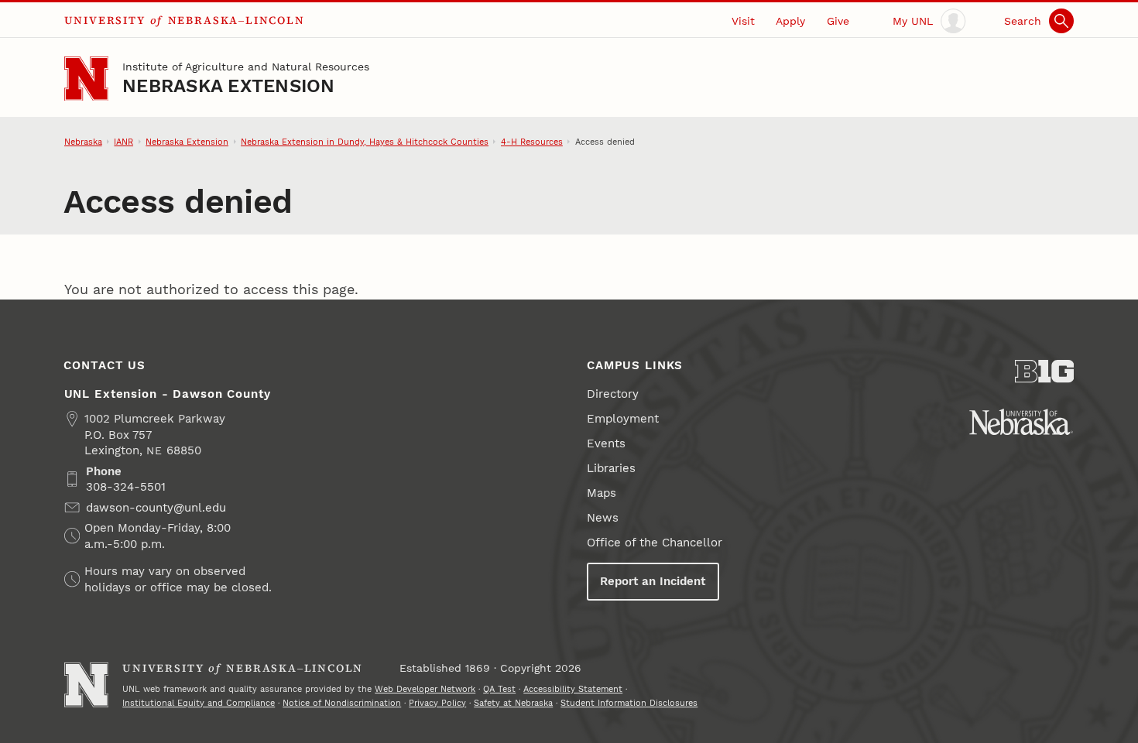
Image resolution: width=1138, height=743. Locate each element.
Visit (743, 21)
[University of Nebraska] (1021, 422)
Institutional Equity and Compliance (198, 702)
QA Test (499, 688)
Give (838, 21)
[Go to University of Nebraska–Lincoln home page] (86, 78)
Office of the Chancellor (654, 543)
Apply (790, 21)
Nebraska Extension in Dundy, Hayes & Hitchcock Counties (364, 141)
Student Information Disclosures (629, 702)
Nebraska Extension (228, 86)
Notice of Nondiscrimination (342, 702)
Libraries (611, 468)
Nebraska (83, 141)
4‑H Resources (532, 141)
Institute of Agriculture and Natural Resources (245, 66)
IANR (123, 141)
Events (606, 443)
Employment (623, 419)
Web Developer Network (425, 688)
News (603, 518)
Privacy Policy (437, 702)
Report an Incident (652, 581)
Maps (601, 493)
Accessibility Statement (572, 688)
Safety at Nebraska (513, 702)
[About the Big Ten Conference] (1045, 371)
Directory (613, 394)
